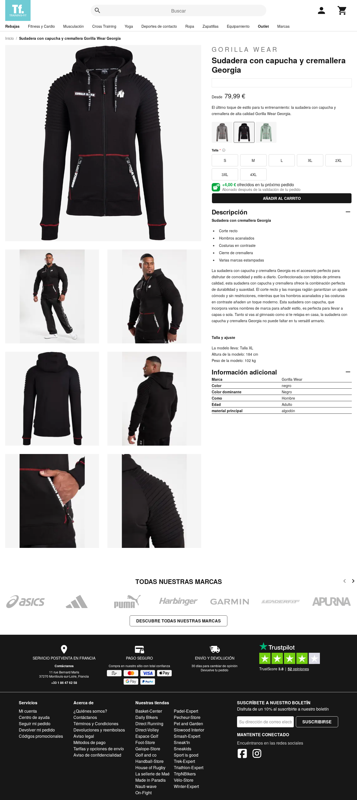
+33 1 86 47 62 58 (64, 682)
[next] (353, 581)
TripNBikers (185, 774)
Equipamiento (238, 26)
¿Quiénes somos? (90, 711)
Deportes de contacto (159, 26)
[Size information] (224, 150)
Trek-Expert (184, 761)
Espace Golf (146, 736)
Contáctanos (64, 666)
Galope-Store (147, 749)
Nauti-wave (146, 786)
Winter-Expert (186, 786)
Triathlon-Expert (188, 767)
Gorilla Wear (245, 49)
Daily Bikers (146, 717)
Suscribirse (317, 722)
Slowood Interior (189, 730)
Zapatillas (210, 26)
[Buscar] (97, 10)
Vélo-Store (183, 780)
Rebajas (12, 26)
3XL (225, 174)
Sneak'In (182, 742)
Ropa (189, 26)
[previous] (344, 581)
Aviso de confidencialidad (97, 755)
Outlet (263, 26)
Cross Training (104, 26)
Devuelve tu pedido (214, 670)
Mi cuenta (28, 711)
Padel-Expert (186, 711)
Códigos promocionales (41, 736)
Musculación (73, 26)
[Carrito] (342, 10)
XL (310, 160)
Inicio (9, 38)
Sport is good (186, 755)
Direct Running (149, 723)
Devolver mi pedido (37, 730)
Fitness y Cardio (41, 26)
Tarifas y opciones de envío (98, 749)
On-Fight (143, 793)
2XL (338, 160)
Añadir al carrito (282, 198)
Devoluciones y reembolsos (99, 730)
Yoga (129, 26)
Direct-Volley (147, 730)
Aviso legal (83, 736)
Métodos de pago (89, 742)
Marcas (283, 26)
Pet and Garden (188, 723)
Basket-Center (148, 711)
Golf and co (146, 755)
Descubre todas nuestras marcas (178, 621)
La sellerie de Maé (152, 774)
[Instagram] (257, 754)
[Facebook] (242, 754)
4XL (253, 174)
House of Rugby (150, 767)
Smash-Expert (187, 736)
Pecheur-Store (187, 717)
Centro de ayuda (34, 717)
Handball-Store (149, 761)
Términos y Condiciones (95, 723)
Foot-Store (145, 742)
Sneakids (182, 749)
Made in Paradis (150, 780)
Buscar (178, 10)
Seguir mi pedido (34, 723)
